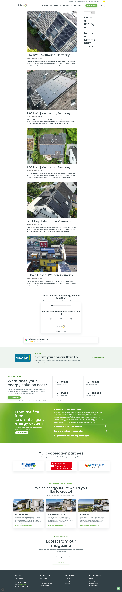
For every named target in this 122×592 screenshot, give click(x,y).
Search (93, 12)
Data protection (93, 583)
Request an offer (91, 5)
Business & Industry (55, 5)
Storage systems (44, 582)
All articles (61, 562)
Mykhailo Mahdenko (32, 58)
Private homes (68, 578)
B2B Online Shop (72, 1)
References (73, 5)
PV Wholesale (44, 575)
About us (80, 5)
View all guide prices (14, 397)
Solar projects (70, 575)
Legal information (95, 575)
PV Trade (101, 5)
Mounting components (46, 583)
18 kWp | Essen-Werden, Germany (50, 275)
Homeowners (43, 5)
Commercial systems (70, 580)
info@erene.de (22, 584)
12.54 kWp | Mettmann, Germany (49, 221)
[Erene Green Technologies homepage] (22, 5)
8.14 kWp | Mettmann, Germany (48, 55)
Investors (65, 5)
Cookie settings (93, 585)
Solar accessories (44, 585)
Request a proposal (22, 432)
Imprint (91, 578)
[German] (104, 1)
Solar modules (43, 578)
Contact (18, 575)
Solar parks (68, 582)
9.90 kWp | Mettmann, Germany (48, 167)
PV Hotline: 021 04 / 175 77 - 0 (95, 1)
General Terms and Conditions (97, 580)
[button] (3, 589)
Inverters (42, 580)
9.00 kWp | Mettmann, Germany (48, 113)
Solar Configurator (82, 1)
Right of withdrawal (94, 582)
